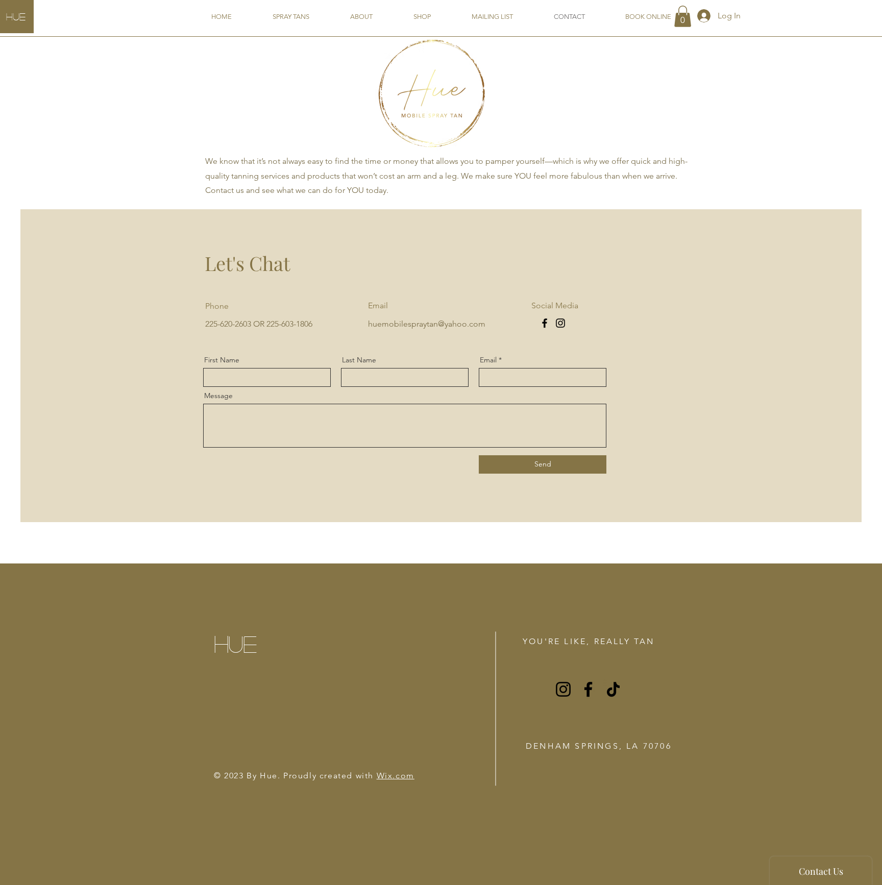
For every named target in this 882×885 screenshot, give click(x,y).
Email (488, 359)
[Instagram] (560, 323)
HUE (16, 16)
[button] (683, 16)
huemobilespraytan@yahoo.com (426, 324)
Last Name (359, 359)
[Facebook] (544, 323)
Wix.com (395, 775)
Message (218, 395)
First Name (221, 359)
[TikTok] (613, 689)
